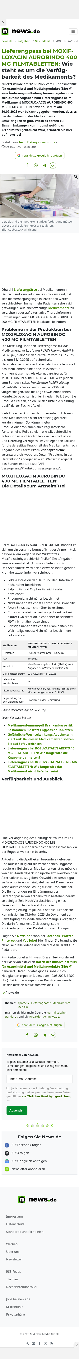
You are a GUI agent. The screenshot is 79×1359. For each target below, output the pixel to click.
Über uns (13, 1252)
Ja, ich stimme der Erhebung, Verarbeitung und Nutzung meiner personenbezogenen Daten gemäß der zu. (39, 1094)
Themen (12, 1279)
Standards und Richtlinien (25, 1232)
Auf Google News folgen (29, 1161)
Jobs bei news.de (18, 1299)
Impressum (14, 1216)
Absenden (17, 1110)
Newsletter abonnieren (28, 1169)
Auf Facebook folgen (26, 1145)
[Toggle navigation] (73, 31)
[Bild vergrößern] (76, 177)
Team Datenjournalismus (37, 142)
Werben (12, 1244)
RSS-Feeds (13, 1271)
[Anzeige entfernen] (76, 1345)
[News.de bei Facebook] (39, 1343)
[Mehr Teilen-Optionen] (53, 165)
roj (4, 992)
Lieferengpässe (41, 1003)
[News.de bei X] (45, 1343)
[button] (39, 155)
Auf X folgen (20, 1153)
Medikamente (61, 1003)
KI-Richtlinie (14, 1307)
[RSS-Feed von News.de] (51, 1343)
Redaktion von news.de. (44, 1016)
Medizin (23, 1007)
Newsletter (14, 1259)
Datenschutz (15, 1224)
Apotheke (24, 1003)
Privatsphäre (15, 1314)
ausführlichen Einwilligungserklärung (46, 1096)
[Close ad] (3, 22)
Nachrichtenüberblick (22, 1287)
